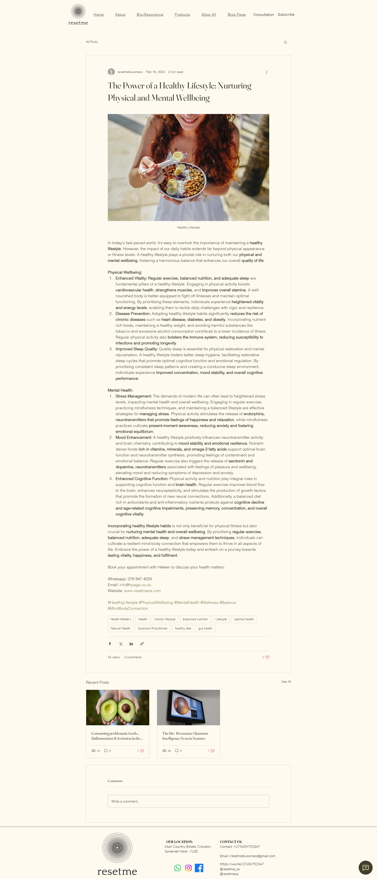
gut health (205, 628)
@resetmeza (229, 874)
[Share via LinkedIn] (131, 644)
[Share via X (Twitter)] (120, 644)
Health (142, 619)
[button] (237, 14)
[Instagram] (188, 868)
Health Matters (121, 619)
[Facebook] (199, 868)
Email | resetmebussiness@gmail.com (247, 856)
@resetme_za (230, 869)
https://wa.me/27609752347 (242, 864)
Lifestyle (221, 619)
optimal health (244, 619)
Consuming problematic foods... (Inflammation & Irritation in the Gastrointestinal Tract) (115, 736)
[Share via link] (142, 644)
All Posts (92, 42)
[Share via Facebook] (110, 644)
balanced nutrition (195, 619)
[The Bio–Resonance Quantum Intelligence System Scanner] (188, 707)
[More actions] (266, 71)
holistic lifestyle (165, 619)
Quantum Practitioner (153, 628)
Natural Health (120, 628)
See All (286, 682)
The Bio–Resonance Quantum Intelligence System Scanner (185, 736)
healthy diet (183, 628)
